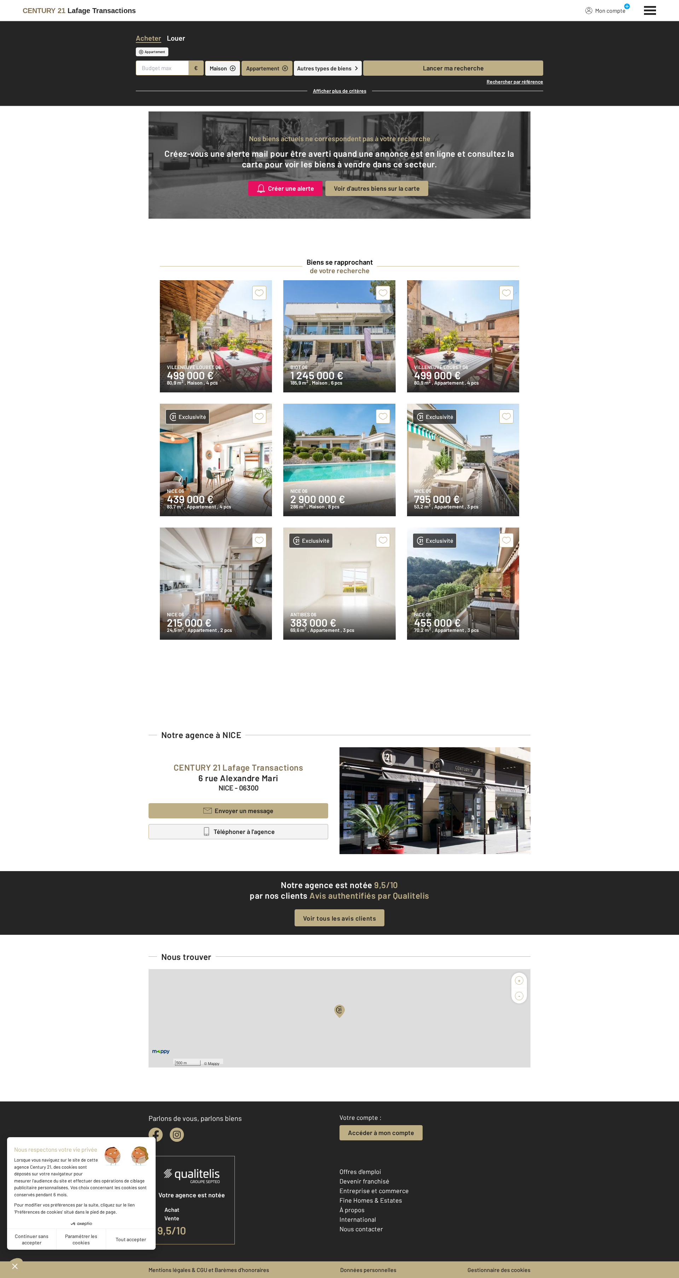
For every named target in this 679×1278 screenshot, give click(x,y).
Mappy (214, 1063)
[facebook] (156, 1135)
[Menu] (650, 9)
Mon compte (610, 10)
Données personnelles (368, 1269)
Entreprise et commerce (374, 1190)
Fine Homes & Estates (371, 1200)
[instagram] (177, 1135)
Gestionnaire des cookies (499, 1269)
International (358, 1219)
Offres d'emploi (360, 1171)
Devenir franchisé (364, 1181)
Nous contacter (361, 1229)
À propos (352, 1210)
